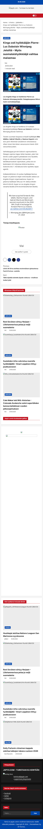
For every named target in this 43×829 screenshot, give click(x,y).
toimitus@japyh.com (21, 777)
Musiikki (8, 742)
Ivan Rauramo (8, 754)
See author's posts (21, 252)
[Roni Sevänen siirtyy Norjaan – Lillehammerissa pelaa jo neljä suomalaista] (21, 306)
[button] (39, 16)
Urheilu (7, 627)
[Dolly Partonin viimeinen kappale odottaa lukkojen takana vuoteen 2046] (21, 733)
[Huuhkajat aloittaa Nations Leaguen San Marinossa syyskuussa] (21, 618)
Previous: (20, 268)
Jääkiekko (7, 38)
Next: (20, 277)
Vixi (6, 63)
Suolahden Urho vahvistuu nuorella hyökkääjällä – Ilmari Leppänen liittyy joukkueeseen (19, 364)
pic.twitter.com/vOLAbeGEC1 (22, 209)
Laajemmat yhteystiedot (22, 779)
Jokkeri (6, 639)
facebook (7, 793)
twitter (6, 796)
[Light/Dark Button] (35, 16)
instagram (7, 798)
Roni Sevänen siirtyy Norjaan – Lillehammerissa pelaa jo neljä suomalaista (17, 325)
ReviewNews (34, 824)
